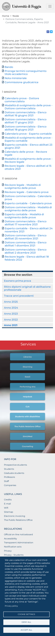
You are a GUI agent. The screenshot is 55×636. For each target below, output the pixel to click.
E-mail (7, 503)
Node (16, 15)
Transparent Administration (18, 542)
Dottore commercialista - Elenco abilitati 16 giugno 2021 (25, 114)
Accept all (26, 630)
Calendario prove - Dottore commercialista (22, 100)
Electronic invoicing (14, 516)
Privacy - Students (13, 555)
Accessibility (10, 538)
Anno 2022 (11, 319)
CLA (27, 406)
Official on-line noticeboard (18, 534)
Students (9, 469)
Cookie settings (26, 614)
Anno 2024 (11, 307)
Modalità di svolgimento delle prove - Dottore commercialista (28, 107)
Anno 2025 (11, 301)
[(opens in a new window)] (48, 31)
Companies (10, 485)
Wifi (6, 508)
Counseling (27, 446)
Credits (8, 499)
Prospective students (15, 465)
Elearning (27, 367)
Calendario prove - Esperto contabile (28, 133)
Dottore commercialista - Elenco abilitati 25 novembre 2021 (25, 237)
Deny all (26, 622)
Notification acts (12, 546)
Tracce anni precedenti (19, 295)
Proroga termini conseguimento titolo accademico (25, 72)
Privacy (8, 551)
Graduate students (14, 473)
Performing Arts (27, 386)
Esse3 (27, 377)
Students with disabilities (27, 416)
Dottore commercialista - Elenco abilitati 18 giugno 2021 (25, 128)
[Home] (26, 6)
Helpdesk (27, 396)
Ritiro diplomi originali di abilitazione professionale (27, 288)
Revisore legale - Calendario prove (27, 192)
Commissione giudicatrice (21, 82)
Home (5, 15)
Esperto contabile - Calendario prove (28, 203)
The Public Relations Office (27, 426)
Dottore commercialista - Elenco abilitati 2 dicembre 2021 (25, 251)
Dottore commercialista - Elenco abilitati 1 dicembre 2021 (25, 244)
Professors (9, 477)
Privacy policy (11, 606)
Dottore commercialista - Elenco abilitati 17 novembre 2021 (25, 223)
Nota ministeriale (16, 78)
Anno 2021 (10, 325)
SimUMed (27, 436)
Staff (6, 481)
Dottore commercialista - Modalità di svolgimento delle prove (28, 209)
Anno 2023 (11, 313)
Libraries (27, 357)
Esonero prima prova (17, 280)
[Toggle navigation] (50, 6)
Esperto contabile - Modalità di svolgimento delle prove (24, 216)
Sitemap (8, 512)
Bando (9, 67)
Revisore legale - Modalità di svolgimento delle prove (23, 186)
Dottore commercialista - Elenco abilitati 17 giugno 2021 (25, 121)
